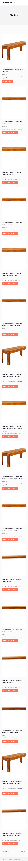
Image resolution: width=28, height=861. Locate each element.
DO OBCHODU (7, 81)
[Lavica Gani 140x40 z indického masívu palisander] (14, 102)
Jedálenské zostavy (12, 129)
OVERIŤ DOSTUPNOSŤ (9, 132)
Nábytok (4, 77)
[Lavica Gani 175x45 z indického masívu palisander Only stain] (14, 761)
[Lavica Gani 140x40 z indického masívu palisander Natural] (14, 253)
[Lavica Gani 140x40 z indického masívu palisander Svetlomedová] (14, 509)
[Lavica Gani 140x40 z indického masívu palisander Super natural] (14, 406)
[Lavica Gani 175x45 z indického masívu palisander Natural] (14, 711)
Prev (6, 851)
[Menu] (25, 2)
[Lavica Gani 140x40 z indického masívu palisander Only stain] (14, 304)
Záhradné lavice (11, 77)
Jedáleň (4, 129)
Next (22, 851)
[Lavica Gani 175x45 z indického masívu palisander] (14, 559)
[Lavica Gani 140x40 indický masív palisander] (14, 50)
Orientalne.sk (8, 2)
